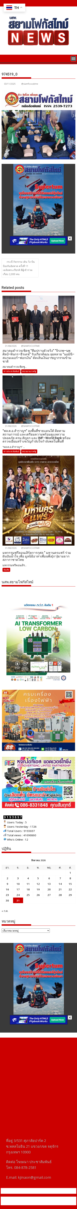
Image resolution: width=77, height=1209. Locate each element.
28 (60, 895)
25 (28, 895)
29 (70, 895)
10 (18, 884)
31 (18, 900)
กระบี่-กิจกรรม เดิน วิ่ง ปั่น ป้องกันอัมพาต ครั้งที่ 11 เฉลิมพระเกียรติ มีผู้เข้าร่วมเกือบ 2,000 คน (19, 268)
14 (60, 884)
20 (49, 889)
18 (28, 889)
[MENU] (73, 58)
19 (38, 889)
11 (28, 884)
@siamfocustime (29, 83)
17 (18, 889)
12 (38, 884)
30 (7, 900)
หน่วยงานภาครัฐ (29, 371)
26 (38, 895)
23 (7, 895)
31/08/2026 (10, 345)
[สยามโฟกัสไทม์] (5, 58)
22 (70, 889)
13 (49, 884)
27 (49, 895)
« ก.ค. (5, 911)
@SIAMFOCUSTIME (30, 345)
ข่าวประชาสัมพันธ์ (11, 371)
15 (70, 884)
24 (18, 895)
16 (7, 889)
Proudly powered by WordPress (24, 1199)
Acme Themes (38, 1203)
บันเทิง (6, 569)
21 (60, 889)
